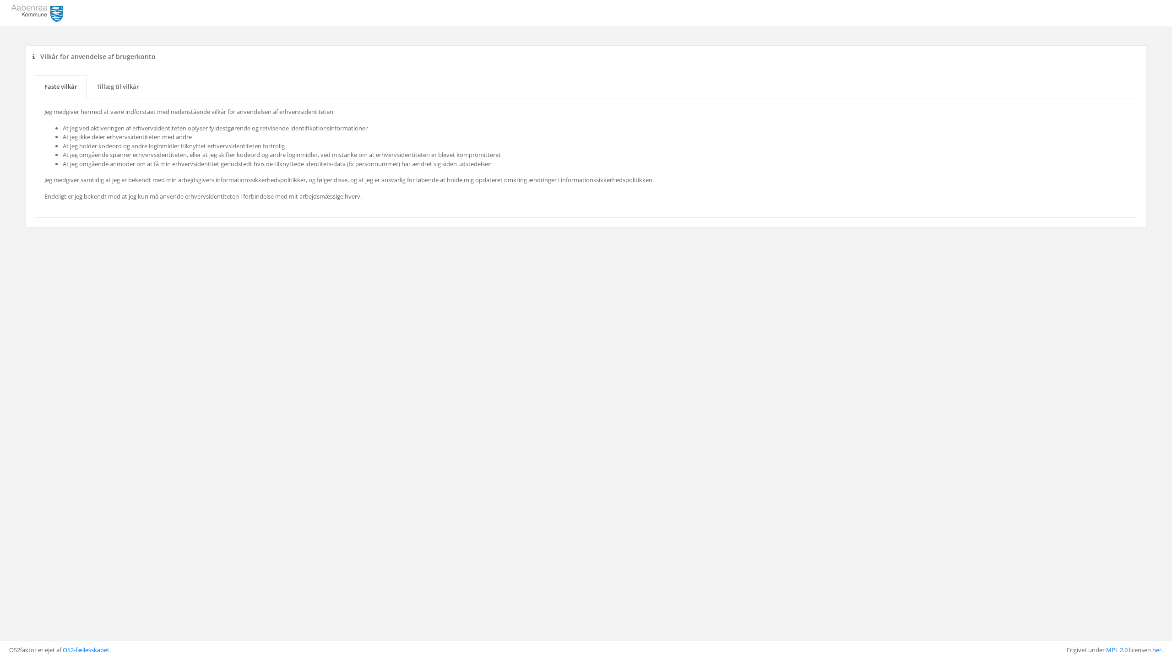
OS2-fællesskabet (86, 650)
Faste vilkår (60, 86)
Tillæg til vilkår (118, 86)
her (1156, 650)
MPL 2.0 (1117, 650)
